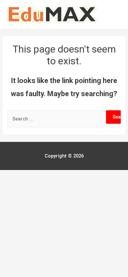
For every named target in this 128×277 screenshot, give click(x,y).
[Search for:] (63, 119)
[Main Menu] (114, 14)
